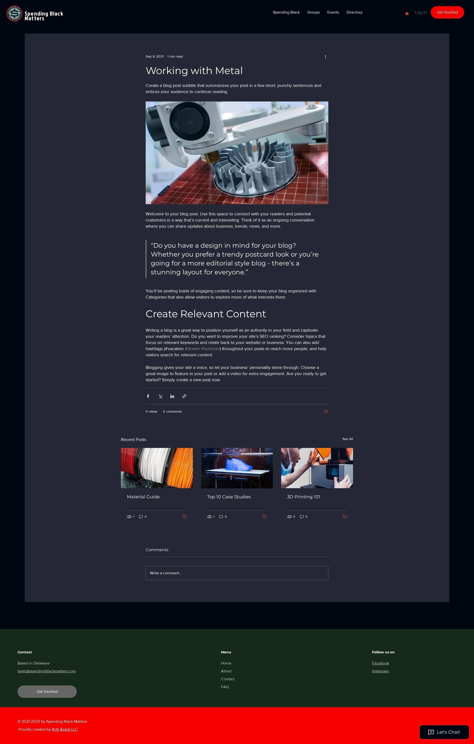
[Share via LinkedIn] (172, 396)
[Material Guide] (157, 468)
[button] (286, 12)
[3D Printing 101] (317, 468)
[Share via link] (184, 396)
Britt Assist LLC (65, 729)
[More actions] (325, 56)
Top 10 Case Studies (229, 497)
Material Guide (143, 497)
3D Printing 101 (303, 497)
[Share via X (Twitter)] (160, 396)
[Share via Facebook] (148, 396)
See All (347, 439)
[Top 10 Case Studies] (237, 468)
